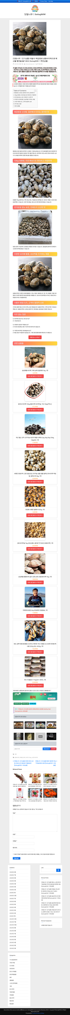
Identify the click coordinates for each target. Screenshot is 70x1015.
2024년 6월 (13, 936)
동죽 (24, 757)
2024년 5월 (13, 939)
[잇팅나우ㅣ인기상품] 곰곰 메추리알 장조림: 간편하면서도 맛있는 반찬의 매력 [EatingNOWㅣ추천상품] (50, 905)
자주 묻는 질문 (18, 103)
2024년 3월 (13, 945)
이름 (14, 834)
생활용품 (12, 980)
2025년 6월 (13, 901)
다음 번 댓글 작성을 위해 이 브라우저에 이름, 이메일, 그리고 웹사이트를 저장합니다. (34, 854)
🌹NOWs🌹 (36, 1)
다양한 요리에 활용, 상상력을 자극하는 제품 (25, 99)
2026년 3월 (13, 886)
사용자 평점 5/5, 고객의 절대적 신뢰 (23, 101)
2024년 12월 (13, 919)
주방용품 (12, 995)
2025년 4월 (13, 907)
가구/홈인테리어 (13, 959)
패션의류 (12, 1000)
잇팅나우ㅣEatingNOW (35, 14)
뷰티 (11, 977)
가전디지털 (12, 962)
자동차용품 (12, 992)
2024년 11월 (13, 922)
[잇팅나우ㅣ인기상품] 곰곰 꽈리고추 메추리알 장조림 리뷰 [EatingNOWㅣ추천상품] (50, 898)
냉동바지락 (17, 757)
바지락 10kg (28, 757)
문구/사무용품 (13, 971)
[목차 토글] (34, 91)
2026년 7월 (13, 875)
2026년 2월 (13, 889)
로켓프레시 (12, 968)
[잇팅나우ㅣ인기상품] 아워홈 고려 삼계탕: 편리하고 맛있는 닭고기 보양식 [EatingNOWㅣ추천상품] (50, 891)
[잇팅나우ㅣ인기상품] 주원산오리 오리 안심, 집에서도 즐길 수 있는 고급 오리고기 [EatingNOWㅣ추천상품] (50, 911)
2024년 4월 (13, 942)
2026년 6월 (13, 878)
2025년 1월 (12, 916)
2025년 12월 (13, 895)
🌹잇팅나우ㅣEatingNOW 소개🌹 (24, 1)
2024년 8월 (13, 930)
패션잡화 (12, 1003)
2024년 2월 (13, 948)
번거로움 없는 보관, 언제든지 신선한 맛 (24, 97)
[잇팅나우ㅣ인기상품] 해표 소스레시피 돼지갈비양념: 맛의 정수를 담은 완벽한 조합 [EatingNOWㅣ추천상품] (50, 884)
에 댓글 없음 (39, 64)
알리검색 (53, 748)
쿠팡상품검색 (47, 748)
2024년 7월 (13, 933)
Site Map (50, 1)
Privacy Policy (43, 1)
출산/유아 (12, 998)
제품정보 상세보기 (35, 337)
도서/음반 (12, 965)
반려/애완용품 (13, 974)
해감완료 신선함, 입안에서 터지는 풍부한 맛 (24, 92)
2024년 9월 (13, 927)
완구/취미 (12, 989)
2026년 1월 (13, 892)
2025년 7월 (13, 898)
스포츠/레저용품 (13, 983)
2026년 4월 (13, 883)
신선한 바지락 (35, 757)
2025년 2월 (13, 913)
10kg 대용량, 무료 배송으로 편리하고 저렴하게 (25, 95)
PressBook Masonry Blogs (38, 1013)
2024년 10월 (13, 924)
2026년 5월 (13, 880)
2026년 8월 (13, 872)
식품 (15, 754)
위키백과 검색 (33, 703)
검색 (42, 867)
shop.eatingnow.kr (30, 64)
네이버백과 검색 (17, 703)
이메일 (15, 841)
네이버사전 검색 (25, 703)
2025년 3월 (13, 910)
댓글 (14, 813)
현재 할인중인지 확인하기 (35, 376)
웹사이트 (15, 847)
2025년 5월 (13, 904)
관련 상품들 (17, 106)
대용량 (21, 757)
